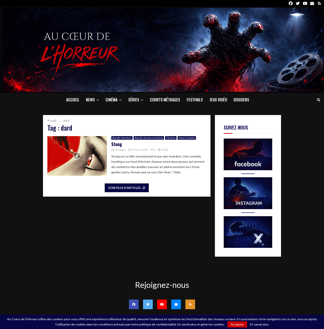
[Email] (176, 304)
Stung (116, 144)
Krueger (121, 149)
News (90, 99)
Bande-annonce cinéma (149, 137)
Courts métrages (165, 99)
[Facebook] (134, 304)
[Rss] (190, 304)
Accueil (72, 99)
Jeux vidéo (218, 99)
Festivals (195, 99)
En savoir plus (259, 324)
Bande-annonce (121, 137)
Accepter (237, 324)
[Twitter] (148, 304)
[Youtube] (162, 304)
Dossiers (241, 99)
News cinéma (187, 137)
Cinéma (111, 99)
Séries (133, 99)
